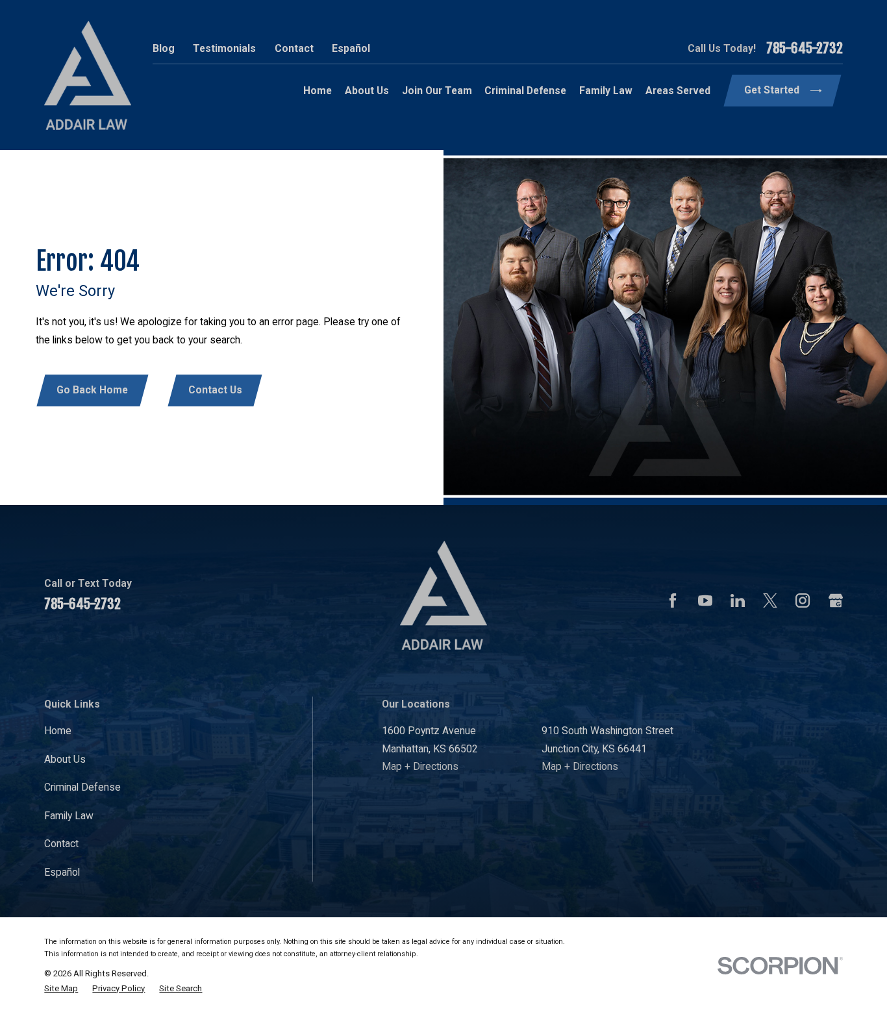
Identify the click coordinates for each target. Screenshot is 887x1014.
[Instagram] (802, 600)
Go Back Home (92, 390)
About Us (65, 759)
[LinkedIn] (738, 600)
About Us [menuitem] (367, 90)
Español (351, 48)
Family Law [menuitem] (605, 90)
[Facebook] (673, 600)
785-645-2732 (804, 48)
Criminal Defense (82, 787)
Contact (294, 48)
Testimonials (224, 48)
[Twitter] (770, 600)
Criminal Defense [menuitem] (525, 90)
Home (57, 730)
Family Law (69, 816)
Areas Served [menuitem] (677, 90)
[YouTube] (705, 600)
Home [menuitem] (317, 90)
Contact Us (215, 390)
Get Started (771, 90)
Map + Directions (420, 766)
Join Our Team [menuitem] (437, 90)
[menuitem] (61, 988)
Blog (164, 48)
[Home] (87, 75)
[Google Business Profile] (836, 600)
